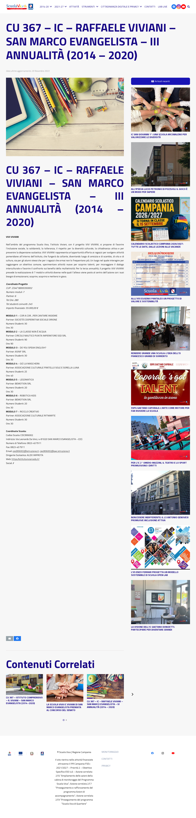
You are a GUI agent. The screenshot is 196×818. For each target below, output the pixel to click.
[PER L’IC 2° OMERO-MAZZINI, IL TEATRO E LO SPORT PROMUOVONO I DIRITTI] (160, 418)
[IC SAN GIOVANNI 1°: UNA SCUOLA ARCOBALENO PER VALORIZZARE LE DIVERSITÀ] (160, 89)
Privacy (106, 765)
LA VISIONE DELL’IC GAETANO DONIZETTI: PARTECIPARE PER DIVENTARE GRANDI (153, 628)
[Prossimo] (132, 694)
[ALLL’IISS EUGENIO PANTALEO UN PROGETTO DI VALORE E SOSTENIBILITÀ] (160, 253)
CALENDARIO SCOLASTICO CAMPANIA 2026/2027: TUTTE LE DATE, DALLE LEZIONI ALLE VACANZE (157, 245)
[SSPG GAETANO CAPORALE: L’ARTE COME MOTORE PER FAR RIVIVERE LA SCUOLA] (160, 363)
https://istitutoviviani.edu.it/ (25, 459)
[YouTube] (183, 6)
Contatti (107, 759)
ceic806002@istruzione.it (26, 451)
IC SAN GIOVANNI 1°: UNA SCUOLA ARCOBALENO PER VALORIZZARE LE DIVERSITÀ (159, 135)
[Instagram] (178, 6)
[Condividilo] (17, 638)
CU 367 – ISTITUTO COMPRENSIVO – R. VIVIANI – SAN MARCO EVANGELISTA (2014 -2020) (24, 700)
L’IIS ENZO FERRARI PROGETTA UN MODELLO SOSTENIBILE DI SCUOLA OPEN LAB (154, 573)
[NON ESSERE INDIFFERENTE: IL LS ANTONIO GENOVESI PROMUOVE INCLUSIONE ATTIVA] (160, 472)
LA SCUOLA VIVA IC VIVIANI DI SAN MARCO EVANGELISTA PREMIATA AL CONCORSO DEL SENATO (65, 707)
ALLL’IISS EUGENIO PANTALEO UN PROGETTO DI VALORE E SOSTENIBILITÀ (156, 300)
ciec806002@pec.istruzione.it (55, 451)
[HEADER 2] (20, 6)
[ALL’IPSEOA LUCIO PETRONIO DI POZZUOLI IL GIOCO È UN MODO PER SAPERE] (160, 144)
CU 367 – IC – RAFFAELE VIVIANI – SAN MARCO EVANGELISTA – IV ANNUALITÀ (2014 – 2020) (105, 704)
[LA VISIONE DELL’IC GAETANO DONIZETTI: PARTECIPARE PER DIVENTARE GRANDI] (160, 582)
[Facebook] (173, 6)
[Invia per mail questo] (9, 638)
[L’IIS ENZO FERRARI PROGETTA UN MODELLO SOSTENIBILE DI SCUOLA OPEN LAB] (160, 527)
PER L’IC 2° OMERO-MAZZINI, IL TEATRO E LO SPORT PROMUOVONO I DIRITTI (159, 464)
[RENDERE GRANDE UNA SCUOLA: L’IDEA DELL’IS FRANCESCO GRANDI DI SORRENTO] (160, 308)
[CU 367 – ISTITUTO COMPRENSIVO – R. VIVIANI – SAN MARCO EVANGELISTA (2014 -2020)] (24, 676)
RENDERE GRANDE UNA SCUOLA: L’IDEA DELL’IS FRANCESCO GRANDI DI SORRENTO (156, 354)
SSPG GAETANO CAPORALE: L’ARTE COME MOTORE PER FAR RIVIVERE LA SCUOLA (160, 409)
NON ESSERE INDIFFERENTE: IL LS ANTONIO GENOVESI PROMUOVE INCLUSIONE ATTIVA (160, 519)
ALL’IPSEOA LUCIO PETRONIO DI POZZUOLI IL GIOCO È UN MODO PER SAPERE (159, 190)
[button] (188, 6)
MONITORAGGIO (110, 752)
